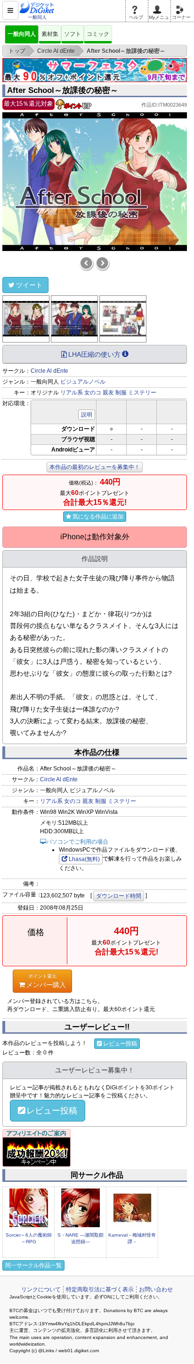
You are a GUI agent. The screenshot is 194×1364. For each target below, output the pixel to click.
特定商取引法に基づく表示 (100, 1289)
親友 (108, 392)
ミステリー (142, 392)
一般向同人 (22, 34)
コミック (98, 34)
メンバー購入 (46, 980)
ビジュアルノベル (82, 381)
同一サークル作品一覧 (33, 1265)
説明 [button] (86, 414)
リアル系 (71, 392)
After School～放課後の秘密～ (62, 90)
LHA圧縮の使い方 (94, 354)
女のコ (92, 392)
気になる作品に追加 (98, 516)
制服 (121, 392)
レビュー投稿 (120, 1043)
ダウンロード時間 (118, 896)
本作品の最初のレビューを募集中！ (94, 467)
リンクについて (41, 1289)
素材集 (49, 34)
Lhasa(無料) (84, 859)
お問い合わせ (156, 1289)
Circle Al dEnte (49, 371)
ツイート (29, 285)
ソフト (72, 34)
